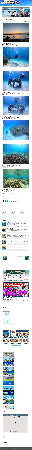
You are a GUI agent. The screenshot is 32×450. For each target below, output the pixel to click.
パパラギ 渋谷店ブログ (6, 320)
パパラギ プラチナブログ (6, 322)
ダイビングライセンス (6, 444)
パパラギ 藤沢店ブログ (6, 314)
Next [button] (28, 11)
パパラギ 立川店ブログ (6, 315)
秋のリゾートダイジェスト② (11, 222)
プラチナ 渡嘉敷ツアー (14, 211)
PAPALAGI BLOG (17, 448)
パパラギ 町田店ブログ (6, 313)
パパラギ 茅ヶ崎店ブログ (6, 321)
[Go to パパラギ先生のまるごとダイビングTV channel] (4, 279)
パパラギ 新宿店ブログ (6, 311)
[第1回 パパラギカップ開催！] (4, 242)
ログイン (4, 436)
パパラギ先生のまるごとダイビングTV (14, 277)
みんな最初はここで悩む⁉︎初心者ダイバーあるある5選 (9, 297)
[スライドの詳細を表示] (16, 12)
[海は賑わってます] (4, 236)
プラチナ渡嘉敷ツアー (5, 211)
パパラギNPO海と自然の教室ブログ (8, 324)
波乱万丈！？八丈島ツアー (11, 228)
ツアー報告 (27, 21)
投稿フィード (5, 437)
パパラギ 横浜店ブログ (6, 312)
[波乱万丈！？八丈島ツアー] (4, 230)
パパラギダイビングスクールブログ (8, 323)
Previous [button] (3, 11)
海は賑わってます (9, 234)
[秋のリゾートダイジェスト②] (4, 224)
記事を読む (18, 226)
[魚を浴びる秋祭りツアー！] (4, 248)
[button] (28, 292)
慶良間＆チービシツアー (23, 211)
